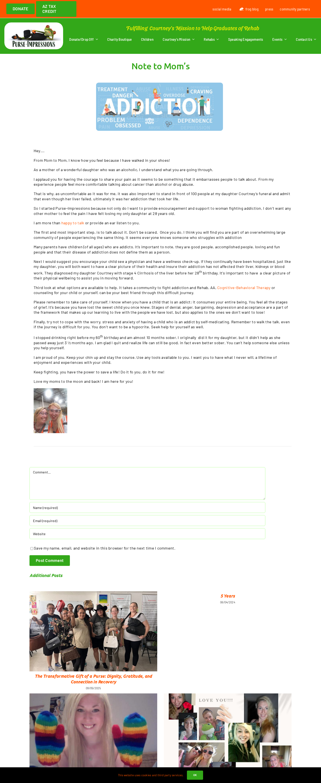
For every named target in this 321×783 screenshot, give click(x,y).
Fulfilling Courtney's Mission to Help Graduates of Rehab (192, 27)
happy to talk (72, 222)
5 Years (227, 596)
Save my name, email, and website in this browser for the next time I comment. (104, 548)
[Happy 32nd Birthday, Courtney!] (93, 737)
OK (195, 775)
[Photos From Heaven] (228, 733)
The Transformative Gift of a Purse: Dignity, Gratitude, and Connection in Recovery (93, 678)
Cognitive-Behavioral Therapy (244, 287)
